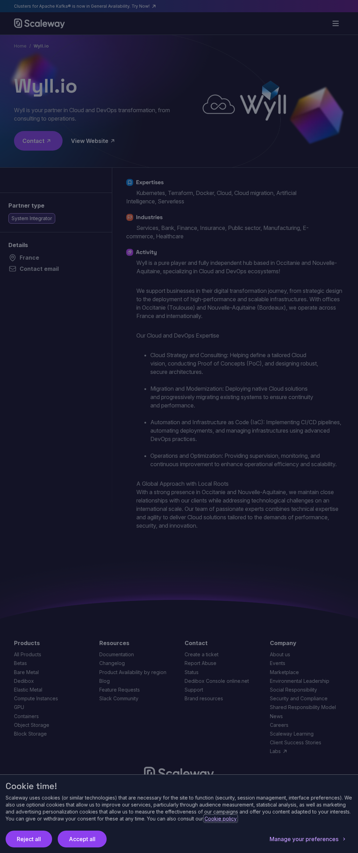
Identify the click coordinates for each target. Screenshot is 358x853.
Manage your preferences (304, 839)
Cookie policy (221, 819)
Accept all (82, 839)
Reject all (29, 839)
